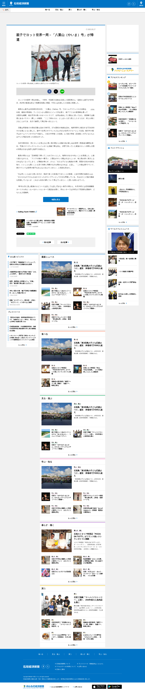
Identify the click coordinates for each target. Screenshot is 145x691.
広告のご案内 (60, 669)
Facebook (129, 4)
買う (70, 10)
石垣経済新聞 (19, 4)
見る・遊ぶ (59, 10)
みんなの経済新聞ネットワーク (33, 686)
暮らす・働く (82, 10)
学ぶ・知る (96, 10)
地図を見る (56, 199)
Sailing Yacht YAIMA (26, 212)
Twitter (133, 4)
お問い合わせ (82, 666)
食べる (47, 10)
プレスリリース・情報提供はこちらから (90, 664)
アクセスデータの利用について (66, 666)
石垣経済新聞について (63, 664)
